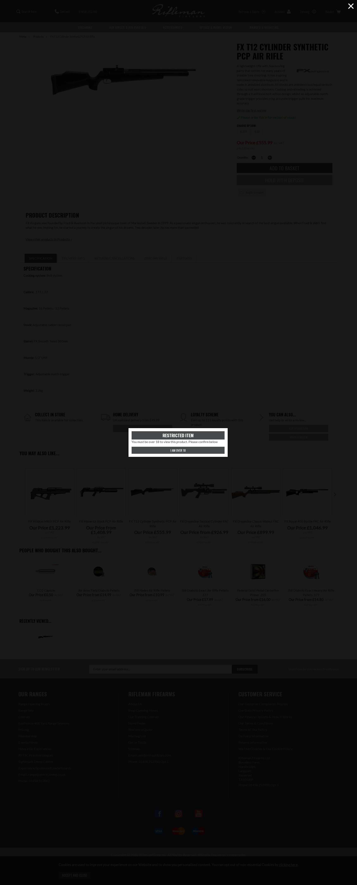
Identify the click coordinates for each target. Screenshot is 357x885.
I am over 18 (178, 450)
